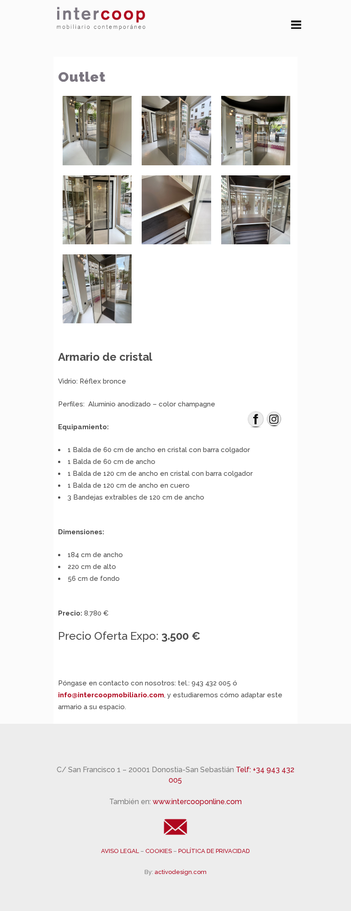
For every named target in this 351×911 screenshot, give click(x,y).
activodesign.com (180, 872)
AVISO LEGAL (120, 851)
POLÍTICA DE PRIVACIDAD (214, 851)
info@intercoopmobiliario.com (111, 695)
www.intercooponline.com (197, 801)
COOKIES (159, 851)
